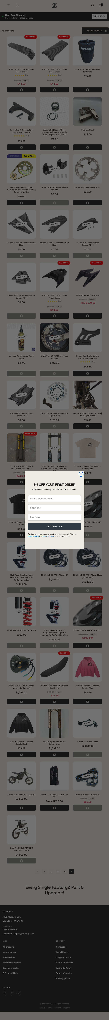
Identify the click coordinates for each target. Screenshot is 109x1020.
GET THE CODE (55, 527)
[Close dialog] (81, 474)
